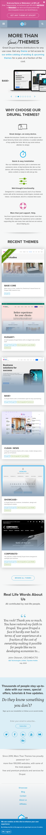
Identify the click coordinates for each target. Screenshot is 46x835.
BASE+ (5, 80)
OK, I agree (6, 832)
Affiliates (23, 804)
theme (24, 51)
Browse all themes (23, 578)
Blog (23, 792)
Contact (23, 796)
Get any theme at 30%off (23, 15)
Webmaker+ (12, 8)
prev (5, 670)
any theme (40, 5)
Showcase (23, 788)
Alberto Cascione (23, 645)
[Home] (23, 24)
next (40, 670)
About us (23, 800)
